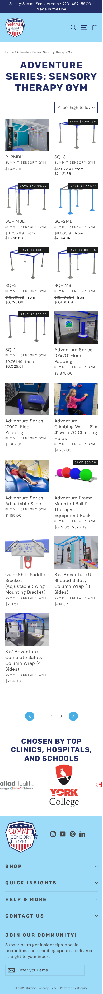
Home (9, 52)
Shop (13, 866)
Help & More (26, 899)
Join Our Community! (41, 935)
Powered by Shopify (74, 988)
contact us (24, 916)
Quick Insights (31, 882)
